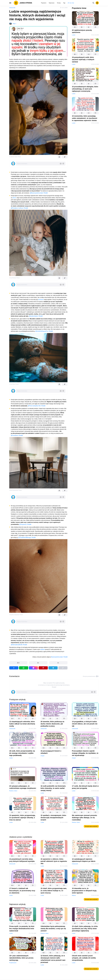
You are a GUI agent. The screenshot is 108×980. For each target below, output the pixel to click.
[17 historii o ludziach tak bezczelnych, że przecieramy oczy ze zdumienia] (22, 876)
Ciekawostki (12, 7)
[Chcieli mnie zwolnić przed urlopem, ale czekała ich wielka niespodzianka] (85, 944)
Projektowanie (12, 962)
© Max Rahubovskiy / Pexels (15, 490)
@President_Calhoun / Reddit (19, 208)
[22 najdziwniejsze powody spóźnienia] (85, 18)
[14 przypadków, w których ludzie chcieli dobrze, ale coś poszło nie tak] (85, 710)
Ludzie (73, 35)
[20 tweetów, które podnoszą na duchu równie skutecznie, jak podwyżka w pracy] (54, 710)
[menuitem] (44, 3)
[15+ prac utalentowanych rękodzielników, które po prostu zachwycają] (22, 944)
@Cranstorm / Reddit (17, 435)
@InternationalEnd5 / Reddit (19, 644)
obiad (14, 197)
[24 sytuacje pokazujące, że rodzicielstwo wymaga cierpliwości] (22, 774)
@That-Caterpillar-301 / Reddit (36, 405)
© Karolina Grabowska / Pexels (16, 614)
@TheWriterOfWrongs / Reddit (27, 537)
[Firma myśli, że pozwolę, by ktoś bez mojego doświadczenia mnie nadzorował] (22, 914)
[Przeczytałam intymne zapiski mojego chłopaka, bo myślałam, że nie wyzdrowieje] (85, 739)
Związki (42, 755)
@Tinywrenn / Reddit (25, 524)
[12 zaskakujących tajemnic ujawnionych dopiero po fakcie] (85, 847)
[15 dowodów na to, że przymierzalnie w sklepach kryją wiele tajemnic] (85, 876)
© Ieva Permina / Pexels (14, 277)
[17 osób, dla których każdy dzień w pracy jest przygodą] (85, 774)
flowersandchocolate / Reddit (59, 657)
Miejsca (74, 895)
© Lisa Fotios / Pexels (14, 384)
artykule (42, 649)
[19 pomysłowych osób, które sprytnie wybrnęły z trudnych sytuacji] (85, 45)
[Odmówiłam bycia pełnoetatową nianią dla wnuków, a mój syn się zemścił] (54, 914)
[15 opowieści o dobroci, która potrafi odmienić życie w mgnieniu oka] (54, 847)
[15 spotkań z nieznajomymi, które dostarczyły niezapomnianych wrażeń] (54, 803)
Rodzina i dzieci (13, 790)
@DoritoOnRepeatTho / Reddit (44, 331)
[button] (18, 662)
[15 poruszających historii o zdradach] (54, 739)
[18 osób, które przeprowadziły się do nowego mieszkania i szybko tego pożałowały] (22, 739)
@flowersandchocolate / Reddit (39, 193)
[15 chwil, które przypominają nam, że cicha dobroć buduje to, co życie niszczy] (54, 876)
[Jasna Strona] (23, 3)
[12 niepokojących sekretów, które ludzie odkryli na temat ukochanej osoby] (22, 710)
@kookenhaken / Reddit (36, 316)
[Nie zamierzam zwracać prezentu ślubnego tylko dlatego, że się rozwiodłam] (85, 803)
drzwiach (40, 299)
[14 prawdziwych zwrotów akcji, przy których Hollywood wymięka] (22, 847)
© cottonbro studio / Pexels (15, 156)
